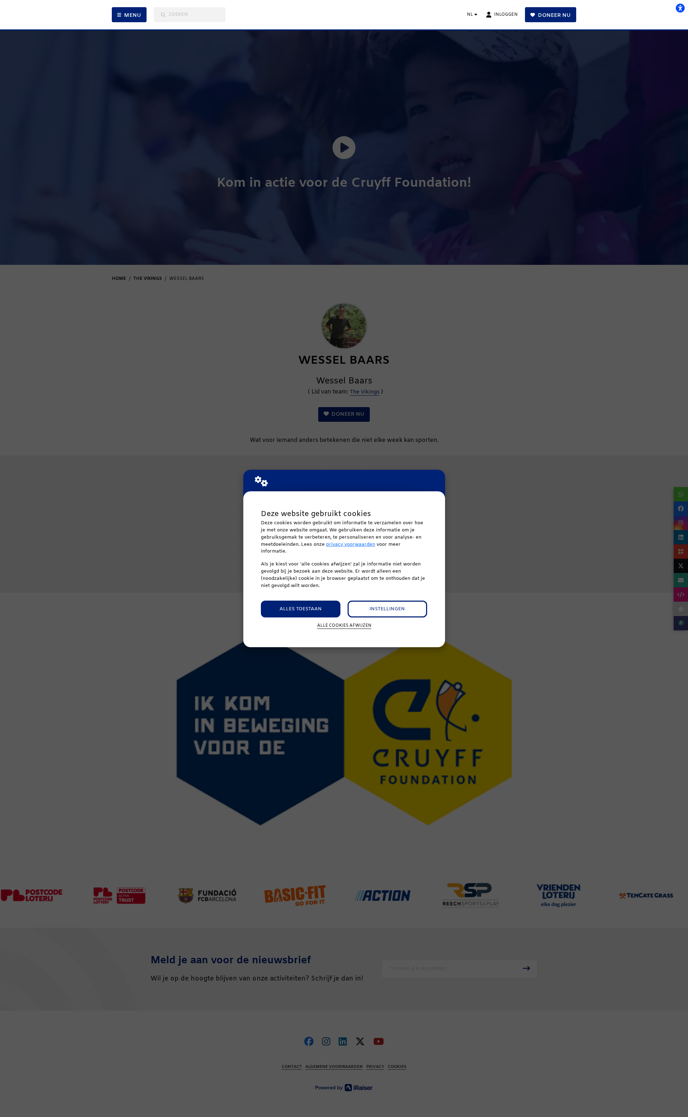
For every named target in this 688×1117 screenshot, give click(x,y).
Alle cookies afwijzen (344, 626)
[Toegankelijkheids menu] (680, 8)
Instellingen (387, 609)
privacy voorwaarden (350, 544)
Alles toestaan (301, 609)
